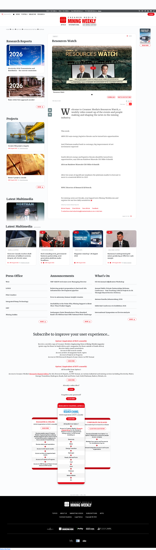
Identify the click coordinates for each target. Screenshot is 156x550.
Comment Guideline (65, 517)
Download (111, 97)
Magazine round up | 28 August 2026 (86, 255)
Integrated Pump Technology (17, 301)
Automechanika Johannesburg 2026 (108, 299)
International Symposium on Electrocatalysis (112, 312)
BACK (130, 36)
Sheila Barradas (24, 148)
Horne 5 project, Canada (17, 177)
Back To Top (126, 216)
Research (41, 14)
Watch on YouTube (124, 97)
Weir (7, 282)
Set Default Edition (89, 24)
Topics (54, 513)
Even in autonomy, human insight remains (66, 297)
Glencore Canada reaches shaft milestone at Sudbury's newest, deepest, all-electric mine (19, 256)
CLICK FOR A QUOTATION (97, 428)
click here (99, 211)
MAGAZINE (32, 14)
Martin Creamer (127, 262)
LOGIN (151, 14)
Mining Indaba (11, 315)
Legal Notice (79, 517)
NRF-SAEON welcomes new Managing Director (68, 282)
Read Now (145, 45)
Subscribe (71, 361)
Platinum (41, 29)
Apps (102, 513)
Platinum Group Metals (30, 29)
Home (7, 29)
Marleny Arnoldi (25, 262)
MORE (40, 107)
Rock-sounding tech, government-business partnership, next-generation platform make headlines (54, 257)
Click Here (71, 399)
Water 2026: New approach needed (21, 100)
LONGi (8, 288)
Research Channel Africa (39, 374)
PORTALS (24, 14)
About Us (63, 513)
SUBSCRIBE (45, 428)
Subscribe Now (5, 549)
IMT (7, 308)
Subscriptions (91, 513)
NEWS (18, 14)
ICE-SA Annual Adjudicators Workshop (109, 282)
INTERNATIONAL (74, 25)
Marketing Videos (76, 513)
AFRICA (63, 25)
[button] (93, 68)
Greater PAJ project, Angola (18, 146)
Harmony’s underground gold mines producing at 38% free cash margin (121, 256)
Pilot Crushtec (11, 295)
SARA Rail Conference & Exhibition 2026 (110, 306)
